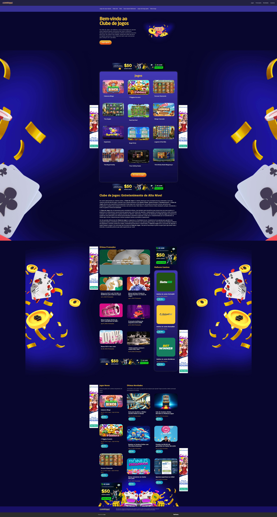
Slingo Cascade (159, 119)
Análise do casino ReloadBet (166, 326)
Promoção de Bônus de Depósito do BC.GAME (135, 321)
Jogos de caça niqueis (105, 8)
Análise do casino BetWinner (166, 359)
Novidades (265, 3)
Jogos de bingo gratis (143, 8)
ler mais (161, 299)
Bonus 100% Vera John (108, 346)
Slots (120, 8)
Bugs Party (132, 143)
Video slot (115, 8)
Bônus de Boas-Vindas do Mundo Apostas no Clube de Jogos (137, 294)
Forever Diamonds (160, 96)
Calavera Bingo (109, 96)
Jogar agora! (105, 42)
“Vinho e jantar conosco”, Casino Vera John (136, 348)
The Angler (107, 119)
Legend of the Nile (160, 142)
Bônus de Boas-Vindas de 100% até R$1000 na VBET (109, 320)
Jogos (252, 3)
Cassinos (272, 3)
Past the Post (133, 120)
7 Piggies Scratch (134, 97)
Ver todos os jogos (138, 175)
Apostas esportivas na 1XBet (165, 477)
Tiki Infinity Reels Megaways (163, 164)
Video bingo (153, 8)
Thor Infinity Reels (135, 166)
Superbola (107, 142)
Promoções (258, 3)
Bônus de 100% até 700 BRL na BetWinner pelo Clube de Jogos (124, 261)
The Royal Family (109, 164)
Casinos (165, 296)
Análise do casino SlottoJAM (166, 294)
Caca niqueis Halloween (129, 8)
